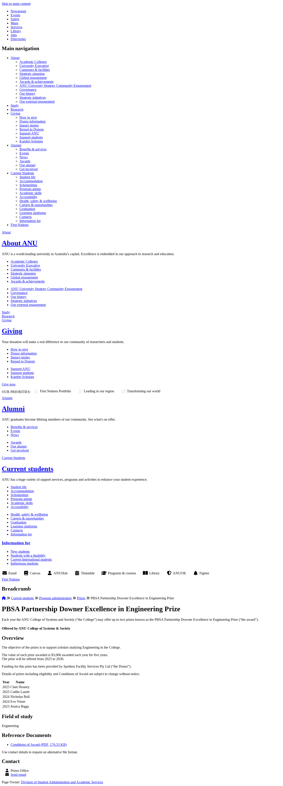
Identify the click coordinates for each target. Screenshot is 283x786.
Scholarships (28, 185)
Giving (15, 113)
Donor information (32, 121)
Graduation (27, 209)
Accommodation (31, 181)
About (15, 58)
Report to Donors (31, 129)
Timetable (88, 573)
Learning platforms (32, 213)
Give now (9, 384)
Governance (27, 89)
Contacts (25, 217)
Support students (31, 137)
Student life (27, 177)
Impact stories (29, 125)
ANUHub (61, 573)
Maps (14, 23)
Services (16, 27)
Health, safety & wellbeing (38, 201)
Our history (27, 93)
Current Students (22, 173)
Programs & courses (122, 573)
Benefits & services (32, 149)
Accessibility (28, 197)
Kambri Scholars (31, 141)
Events (15, 15)
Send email (18, 775)
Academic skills (30, 193)
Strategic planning (32, 74)
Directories (18, 39)
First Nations (20, 225)
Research (17, 109)
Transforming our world (143, 391)
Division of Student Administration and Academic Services (62, 782)
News (23, 157)
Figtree (204, 573)
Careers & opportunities (36, 205)
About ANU (19, 243)
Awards (24, 161)
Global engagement (33, 78)
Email (12, 573)
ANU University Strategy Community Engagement (55, 85)
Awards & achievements (36, 82)
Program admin (30, 189)
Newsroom (18, 11)
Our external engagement (37, 101)
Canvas (35, 573)
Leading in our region (99, 391)
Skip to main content (16, 4)
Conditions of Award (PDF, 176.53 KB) (39, 744)
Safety (15, 19)
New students (20, 551)
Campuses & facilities (34, 70)
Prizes (81, 598)
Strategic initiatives (32, 97)
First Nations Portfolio (55, 391)
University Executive (34, 66)
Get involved (28, 169)
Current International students (31, 559)
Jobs (14, 35)
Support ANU (29, 133)
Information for (30, 221)
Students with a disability (28, 555)
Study (15, 105)
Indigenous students (24, 563)
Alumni (16, 145)
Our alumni (27, 165)
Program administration (55, 598)
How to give (28, 117)
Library (16, 31)
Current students (27, 469)
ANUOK (179, 573)
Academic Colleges (33, 62)
